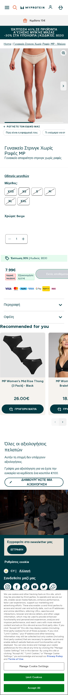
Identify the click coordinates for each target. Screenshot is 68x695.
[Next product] (62, 422)
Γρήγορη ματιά (26, 409)
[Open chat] (53, 587)
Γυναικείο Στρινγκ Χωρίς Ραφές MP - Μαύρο (39, 43)
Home (7, 43)
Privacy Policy (55, 656)
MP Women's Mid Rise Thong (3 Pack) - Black (23, 383)
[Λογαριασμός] (50, 7)
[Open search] (15, 7)
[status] (16, 238)
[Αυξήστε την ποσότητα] (23, 238)
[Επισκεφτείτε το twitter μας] (44, 587)
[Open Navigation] (7, 7)
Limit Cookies (34, 677)
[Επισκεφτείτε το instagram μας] (7, 587)
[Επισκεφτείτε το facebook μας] (16, 587)
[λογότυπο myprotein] (32, 7)
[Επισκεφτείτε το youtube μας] (35, 587)
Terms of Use (15, 659)
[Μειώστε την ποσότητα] (9, 238)
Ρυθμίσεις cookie (17, 561)
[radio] (11, 192)
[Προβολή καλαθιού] (60, 7)
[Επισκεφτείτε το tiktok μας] (25, 587)
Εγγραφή (17, 549)
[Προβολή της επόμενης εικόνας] (63, 85)
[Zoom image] (63, 53)
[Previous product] (55, 422)
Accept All (34, 688)
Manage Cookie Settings (34, 666)
